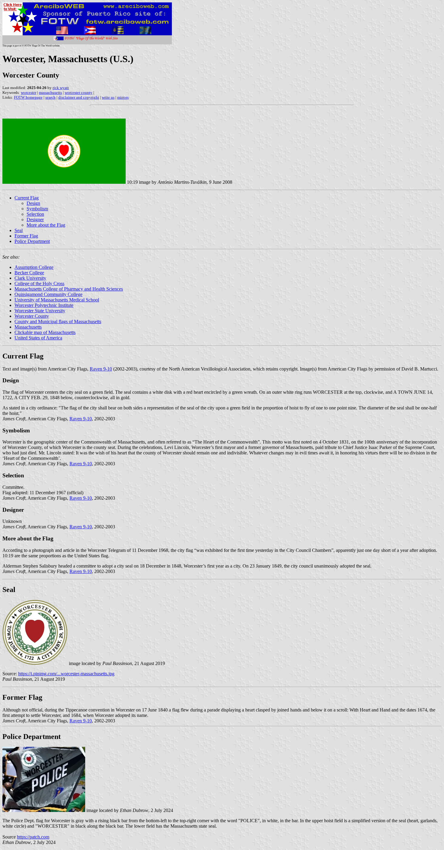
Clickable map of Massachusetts (45, 332)
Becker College (29, 272)
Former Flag (26, 235)
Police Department (32, 241)
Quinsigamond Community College (48, 294)
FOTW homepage (28, 97)
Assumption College (33, 267)
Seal (18, 230)
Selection (35, 214)
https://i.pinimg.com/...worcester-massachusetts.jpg (66, 673)
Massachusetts (28, 326)
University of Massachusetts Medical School (56, 299)
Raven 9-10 (101, 368)
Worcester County (31, 316)
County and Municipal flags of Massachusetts (57, 321)
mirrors (123, 97)
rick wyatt (61, 87)
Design (33, 203)
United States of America (38, 337)
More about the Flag (46, 225)
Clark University (30, 278)
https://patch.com (33, 836)
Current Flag (26, 197)
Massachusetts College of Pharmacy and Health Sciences (68, 288)
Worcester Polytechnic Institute (43, 305)
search (50, 97)
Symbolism (37, 208)
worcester (28, 92)
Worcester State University (39, 310)
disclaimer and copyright (78, 97)
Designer (35, 219)
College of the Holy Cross (39, 283)
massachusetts (50, 92)
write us (108, 97)
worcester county (78, 92)
